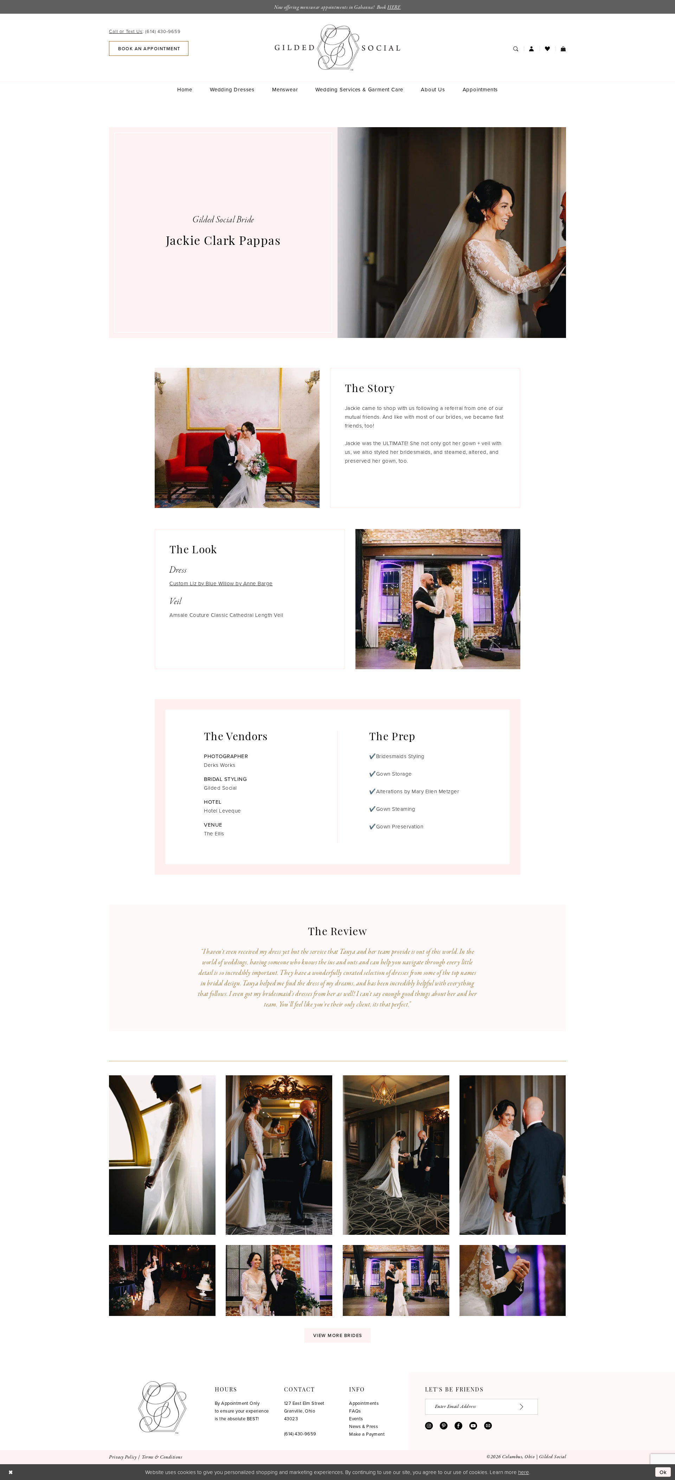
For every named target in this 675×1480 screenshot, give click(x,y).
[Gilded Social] (162, 1407)
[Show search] (516, 48)
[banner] (337, 47)
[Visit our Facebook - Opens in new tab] (458, 1425)
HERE (394, 7)
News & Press (363, 1426)
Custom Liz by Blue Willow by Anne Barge (221, 583)
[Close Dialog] (10, 1472)
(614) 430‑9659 (300, 1433)
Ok (663, 1472)
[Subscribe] (525, 1407)
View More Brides (337, 1335)
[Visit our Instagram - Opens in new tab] (429, 1425)
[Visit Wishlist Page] (547, 48)
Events (356, 1418)
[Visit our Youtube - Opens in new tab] (473, 1425)
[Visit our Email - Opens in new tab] (488, 1425)
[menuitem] (146, 31)
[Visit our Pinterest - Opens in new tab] (444, 1425)
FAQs (355, 1411)
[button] (532, 48)
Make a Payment (367, 1434)
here (523, 1472)
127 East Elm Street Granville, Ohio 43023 (304, 1411)
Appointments (364, 1403)
